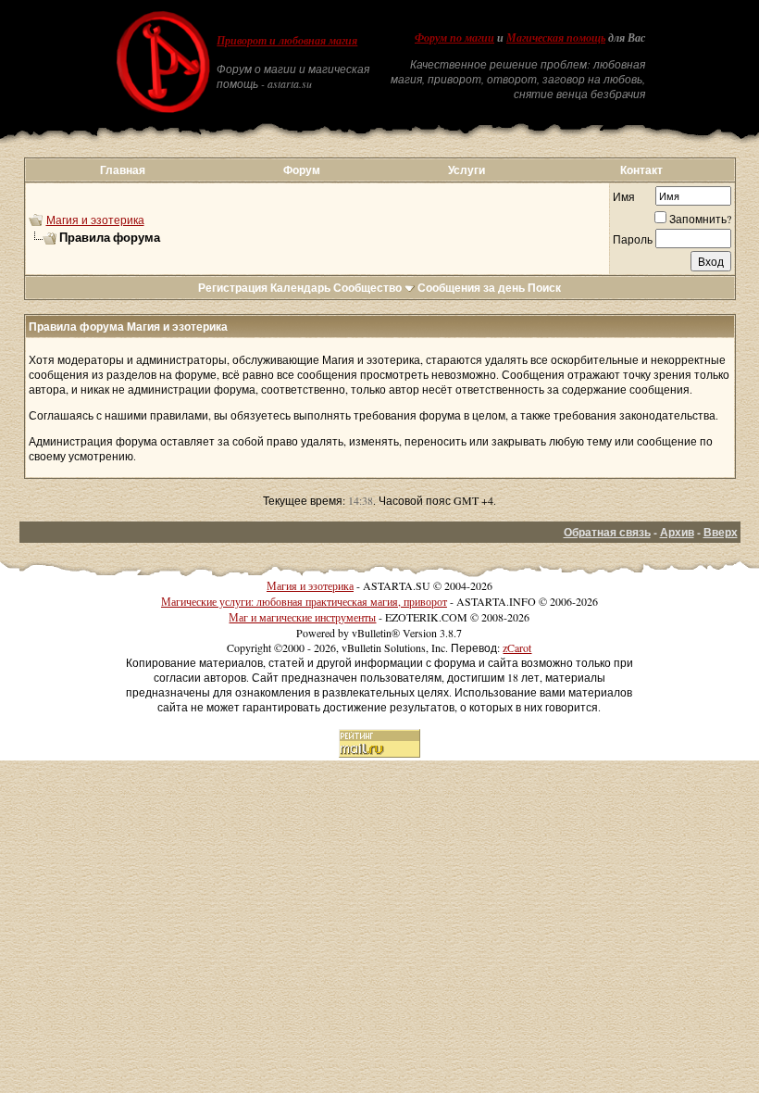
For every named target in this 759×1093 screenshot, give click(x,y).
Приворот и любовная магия (287, 40)
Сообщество (367, 287)
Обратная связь (607, 532)
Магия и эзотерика (95, 219)
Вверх (720, 532)
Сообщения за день (471, 287)
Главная (122, 170)
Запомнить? (700, 218)
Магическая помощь (555, 37)
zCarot (517, 647)
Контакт (641, 170)
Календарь (300, 287)
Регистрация (233, 287)
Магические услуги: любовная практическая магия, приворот (304, 601)
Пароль (633, 239)
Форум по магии (454, 37)
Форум (301, 170)
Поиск (544, 287)
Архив (677, 532)
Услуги (466, 170)
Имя (624, 196)
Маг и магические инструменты (302, 616)
